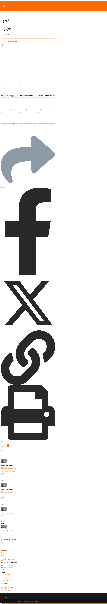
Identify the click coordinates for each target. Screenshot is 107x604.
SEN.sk (3, 9)
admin (2, 44)
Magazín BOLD (4, 4)
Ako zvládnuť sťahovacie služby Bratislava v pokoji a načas (8, 471)
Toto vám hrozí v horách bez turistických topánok (7, 567)
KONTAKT (6, 597)
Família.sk (4, 5)
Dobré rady (5, 21)
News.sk (4, 6)
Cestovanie (5, 22)
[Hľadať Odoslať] (8, 445)
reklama (5, 595)
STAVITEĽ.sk (4, 8)
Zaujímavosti (5, 25)
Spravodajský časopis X (37, 601)
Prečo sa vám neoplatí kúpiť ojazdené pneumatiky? (7, 465)
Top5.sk (4, 7)
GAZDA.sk (4, 3)
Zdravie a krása (6, 20)
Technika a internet (6, 23)
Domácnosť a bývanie (7, 19)
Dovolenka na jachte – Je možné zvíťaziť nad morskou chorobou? (9, 562)
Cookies (2, 603)
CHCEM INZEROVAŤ (7, 596)
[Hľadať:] (5, 446)
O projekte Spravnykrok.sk (7, 594)
